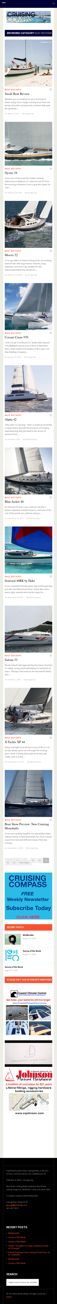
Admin (9, 1297)
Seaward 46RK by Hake (20, 581)
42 (39, 860)
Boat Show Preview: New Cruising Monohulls (27, 826)
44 (8, 863)
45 (14, 863)
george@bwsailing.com (16, 1205)
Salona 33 (11, 660)
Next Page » (25, 863)
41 (33, 860)
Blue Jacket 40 (14, 502)
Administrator (31, 439)
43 (46, 860)
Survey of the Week (32, 951)
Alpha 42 (10, 419)
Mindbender (28, 935)
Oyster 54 (11, 173)
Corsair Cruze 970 (16, 337)
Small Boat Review (17, 94)
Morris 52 (11, 255)
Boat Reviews (13, 89)
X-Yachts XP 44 (15, 742)
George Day (29, 114)
